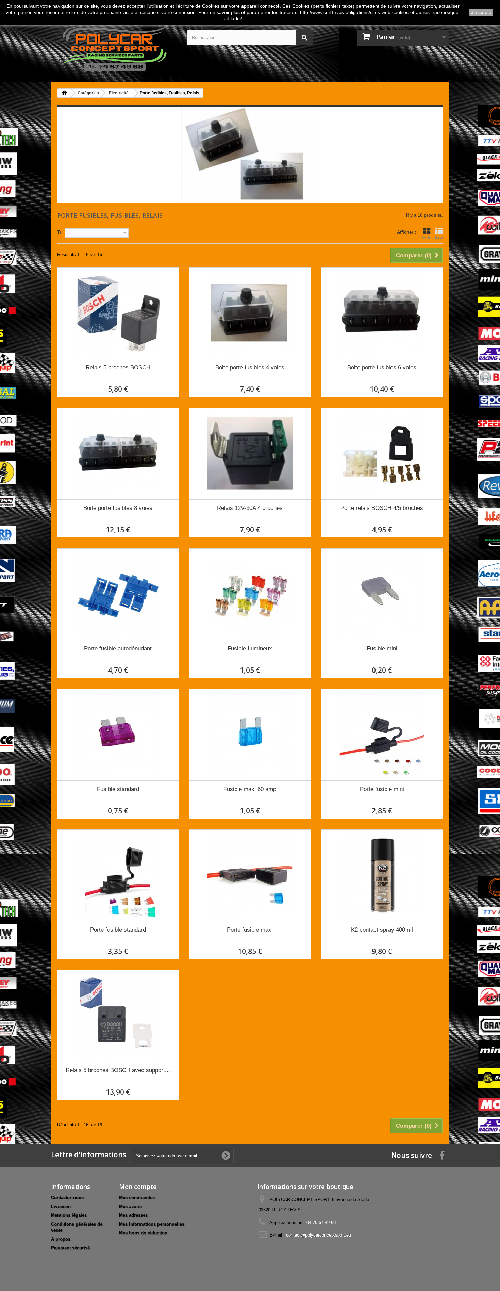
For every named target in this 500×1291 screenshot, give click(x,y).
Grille (426, 237)
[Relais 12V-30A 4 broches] (250, 453)
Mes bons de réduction (143, 1233)
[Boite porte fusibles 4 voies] (250, 313)
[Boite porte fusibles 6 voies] (381, 313)
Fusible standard (118, 789)
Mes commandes (137, 1197)
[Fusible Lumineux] (250, 594)
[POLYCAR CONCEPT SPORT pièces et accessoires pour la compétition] (114, 47)
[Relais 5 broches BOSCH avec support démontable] (118, 1016)
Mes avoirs (130, 1206)
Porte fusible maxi (250, 929)
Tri (60, 232)
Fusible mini (382, 648)
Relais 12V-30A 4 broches (250, 508)
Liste (439, 237)
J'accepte (481, 12)
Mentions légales (69, 1215)
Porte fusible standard (118, 929)
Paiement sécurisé (70, 1247)
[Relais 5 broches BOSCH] (118, 313)
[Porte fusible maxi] (250, 875)
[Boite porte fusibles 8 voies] (118, 453)
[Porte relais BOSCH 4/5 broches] (381, 453)
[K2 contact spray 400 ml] (381, 875)
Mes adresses (133, 1215)
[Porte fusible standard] (118, 875)
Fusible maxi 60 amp (249, 789)
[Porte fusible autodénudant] (118, 594)
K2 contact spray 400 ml (382, 929)
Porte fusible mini (382, 789)
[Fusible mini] (381, 594)
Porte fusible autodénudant (118, 648)
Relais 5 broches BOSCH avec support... (118, 1070)
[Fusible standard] (118, 734)
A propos (60, 1239)
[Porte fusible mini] (381, 734)
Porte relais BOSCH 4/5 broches (381, 508)
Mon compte (138, 1186)
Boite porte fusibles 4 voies (249, 367)
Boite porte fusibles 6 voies (381, 367)
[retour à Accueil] (64, 93)
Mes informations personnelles (151, 1224)
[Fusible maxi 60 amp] (250, 734)
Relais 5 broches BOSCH (118, 367)
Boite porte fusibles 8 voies (117, 508)
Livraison (61, 1206)
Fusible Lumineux (250, 648)
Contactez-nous (67, 1197)
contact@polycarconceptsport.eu (318, 1235)
